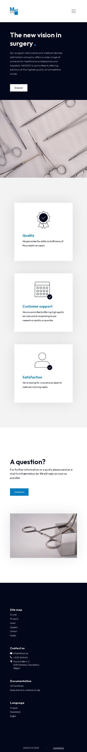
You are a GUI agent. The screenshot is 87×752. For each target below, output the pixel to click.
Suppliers (14, 627)
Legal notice (58, 747)
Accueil (13, 614)
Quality (13, 635)
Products (14, 618)
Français (14, 707)
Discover (18, 87)
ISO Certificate (16, 685)
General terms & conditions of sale (25, 690)
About (12, 623)
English (13, 716)
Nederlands (15, 711)
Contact (13, 631)
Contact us (19, 492)
